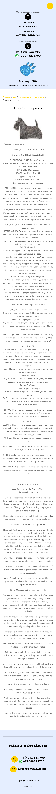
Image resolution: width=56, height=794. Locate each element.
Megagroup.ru (28, 786)
